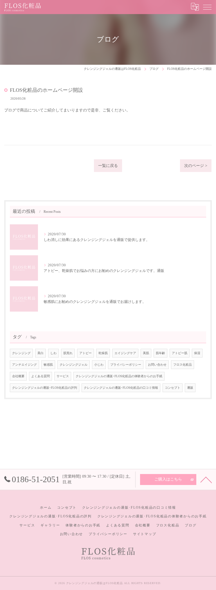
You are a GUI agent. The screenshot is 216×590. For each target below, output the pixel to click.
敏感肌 (48, 364)
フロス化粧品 (182, 364)
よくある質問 (40, 376)
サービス (63, 376)
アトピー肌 (179, 353)
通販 (190, 387)
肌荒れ (68, 353)
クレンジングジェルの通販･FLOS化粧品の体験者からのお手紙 (119, 376)
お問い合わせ (157, 364)
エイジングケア (125, 353)
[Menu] (207, 7)
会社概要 (18, 376)
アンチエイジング (24, 364)
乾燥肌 (103, 353)
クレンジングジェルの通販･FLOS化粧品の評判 (44, 387)
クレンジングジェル (73, 364)
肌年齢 (160, 353)
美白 (40, 353)
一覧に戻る (108, 166)
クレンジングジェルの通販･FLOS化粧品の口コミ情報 (121, 387)
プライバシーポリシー (125, 364)
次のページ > (195, 166)
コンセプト (172, 387)
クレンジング (21, 353)
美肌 (146, 353)
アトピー (85, 353)
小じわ (99, 364)
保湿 (197, 353)
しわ (53, 353)
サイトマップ (144, 534)
